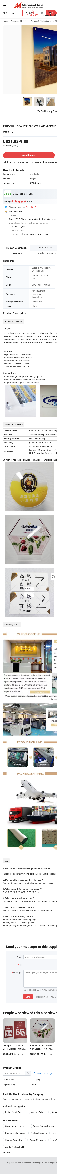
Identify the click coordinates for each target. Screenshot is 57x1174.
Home (5, 21)
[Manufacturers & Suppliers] (28, 5)
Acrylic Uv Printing (38, 1140)
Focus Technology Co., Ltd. (37, 1162)
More (5, 1152)
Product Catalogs (44, 1073)
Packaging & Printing (19, 21)
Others (33, 1084)
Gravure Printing (38, 1112)
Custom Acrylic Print (14, 1140)
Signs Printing (9, 1084)
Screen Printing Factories (44, 1126)
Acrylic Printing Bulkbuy (16, 1147)
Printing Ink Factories (15, 1133)
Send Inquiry (29, 155)
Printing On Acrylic (39, 1133)
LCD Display (8, 1079)
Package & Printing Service (41, 21)
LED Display (35, 1079)
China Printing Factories (16, 1126)
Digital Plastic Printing (15, 1112)
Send (28, 996)
